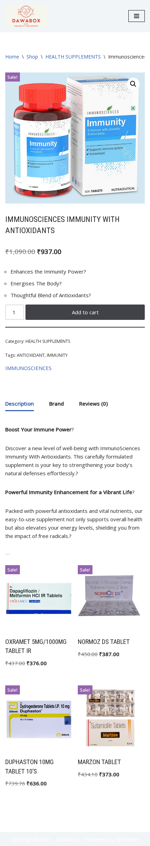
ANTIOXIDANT (31, 355)
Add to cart (85, 312)
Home (12, 56)
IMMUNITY (57, 355)
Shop (32, 56)
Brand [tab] (56, 403)
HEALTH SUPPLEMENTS (73, 56)
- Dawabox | (68, 839)
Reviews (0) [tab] (93, 403)
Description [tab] (19, 403)
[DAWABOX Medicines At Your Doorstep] (26, 16)
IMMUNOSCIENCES (28, 367)
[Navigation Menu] (136, 16)
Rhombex (127, 839)
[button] (133, 84)
